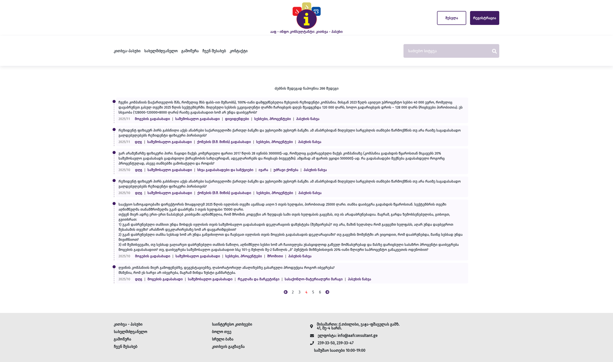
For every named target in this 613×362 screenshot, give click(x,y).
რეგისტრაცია (484, 18)
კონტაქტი (239, 51)
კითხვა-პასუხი (127, 51)
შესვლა (451, 18)
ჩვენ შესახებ (214, 51)
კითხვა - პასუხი (128, 324)
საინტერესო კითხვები (232, 324)
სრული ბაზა (222, 339)
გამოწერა (190, 51)
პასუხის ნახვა (307, 119)
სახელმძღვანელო (161, 51)
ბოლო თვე (221, 331)
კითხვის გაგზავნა (228, 346)
